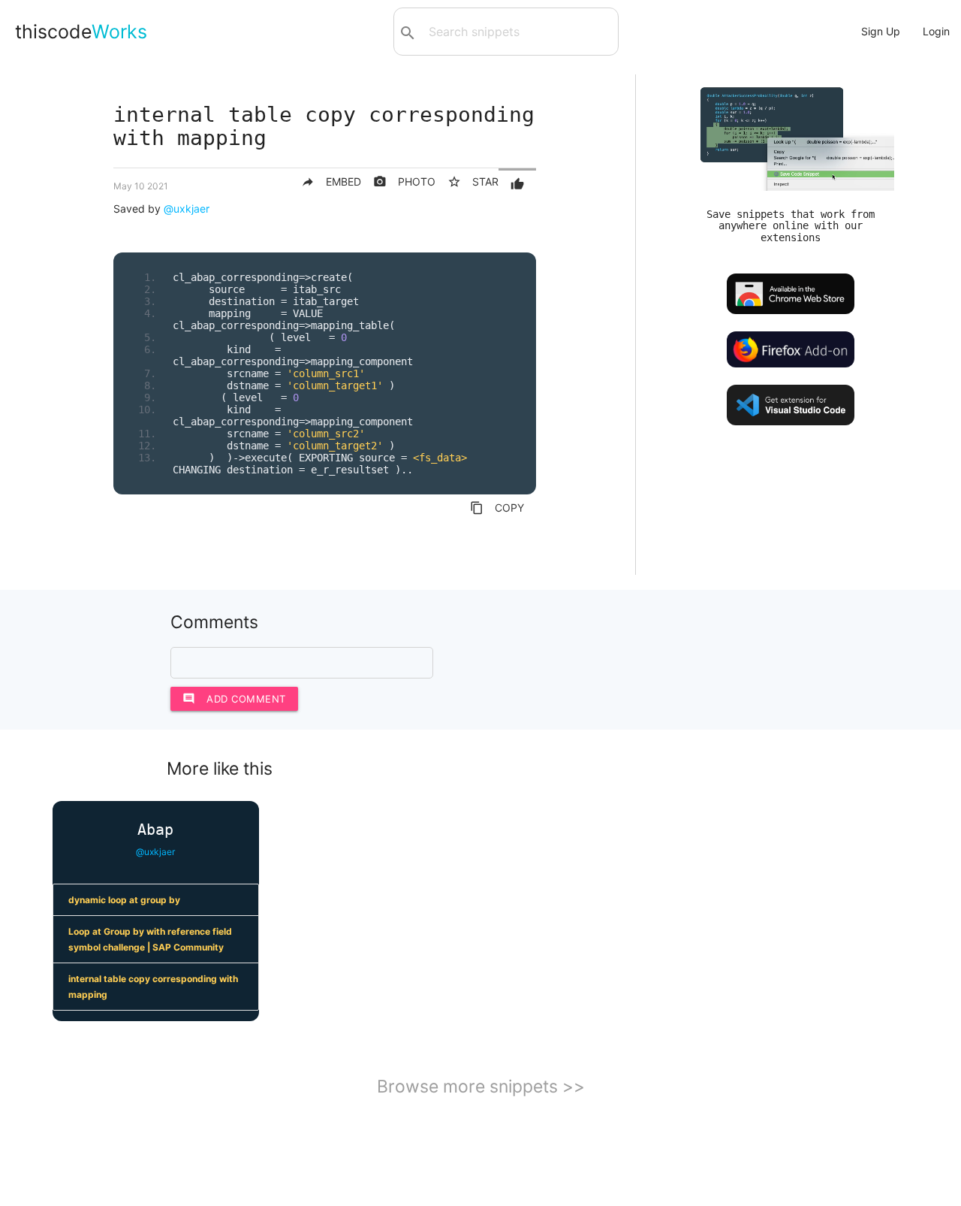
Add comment (234, 698)
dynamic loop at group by (124, 899)
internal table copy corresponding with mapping (153, 986)
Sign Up (880, 31)
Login (936, 31)
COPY (497, 508)
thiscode (81, 31)
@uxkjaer (186, 208)
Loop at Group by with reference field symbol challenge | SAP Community (150, 939)
